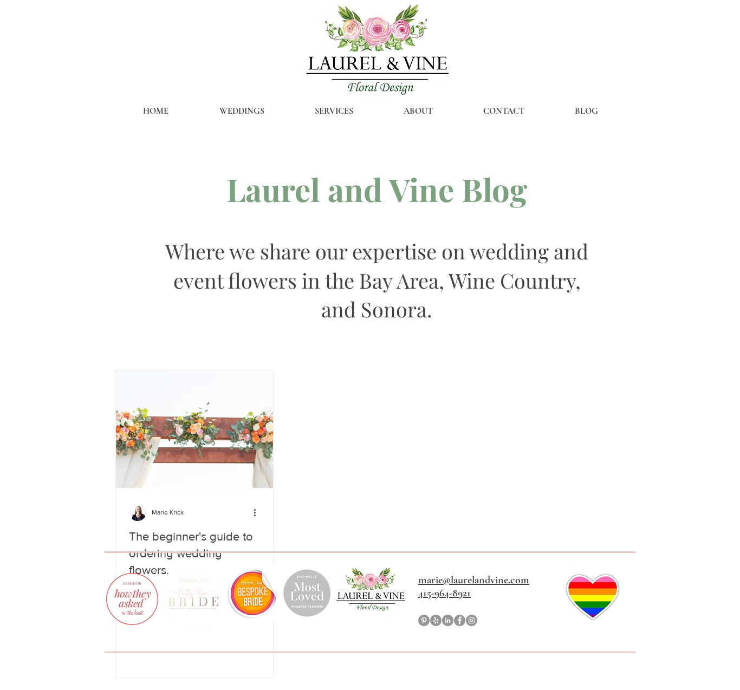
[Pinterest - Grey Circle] (424, 620)
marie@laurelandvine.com (473, 580)
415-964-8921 (444, 593)
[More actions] (258, 512)
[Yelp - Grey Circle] (436, 620)
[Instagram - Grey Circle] (471, 620)
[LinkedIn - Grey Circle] (447, 620)
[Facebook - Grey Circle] (459, 620)
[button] (241, 111)
